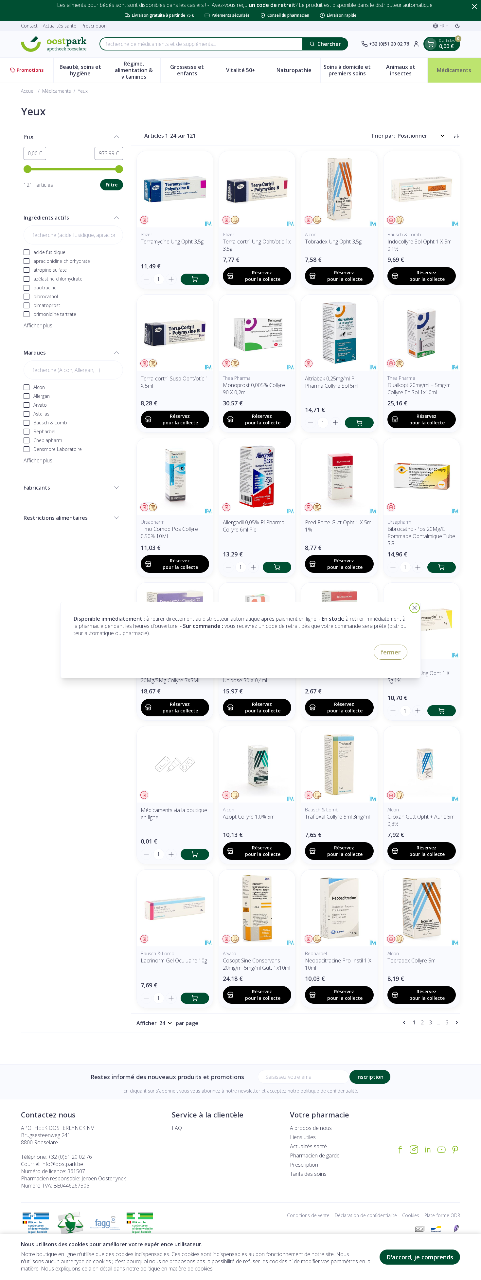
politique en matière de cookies (176, 1268)
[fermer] (414, 607)
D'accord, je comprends (419, 1257)
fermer (391, 652)
